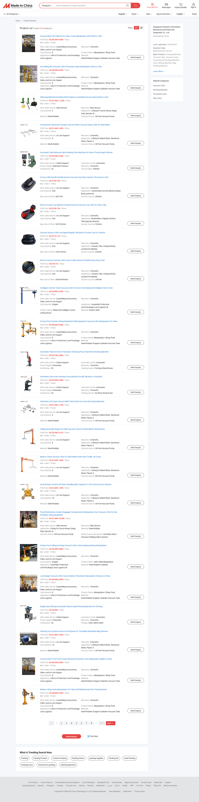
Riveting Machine (160, 89)
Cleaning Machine (68, 764)
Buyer (134, 14)
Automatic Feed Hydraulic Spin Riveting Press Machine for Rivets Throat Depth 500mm (76, 152)
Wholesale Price (103, 782)
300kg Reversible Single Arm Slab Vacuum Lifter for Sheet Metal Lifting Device (72, 429)
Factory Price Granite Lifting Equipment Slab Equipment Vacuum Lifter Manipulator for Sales (78, 321)
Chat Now (94, 736)
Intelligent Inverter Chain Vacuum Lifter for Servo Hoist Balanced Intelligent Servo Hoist (76, 288)
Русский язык (71, 785)
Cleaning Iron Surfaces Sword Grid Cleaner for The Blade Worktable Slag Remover (74, 631)
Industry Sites (117, 782)
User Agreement (114, 791)
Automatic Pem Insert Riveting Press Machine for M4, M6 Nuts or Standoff (71, 376)
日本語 (125, 785)
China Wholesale (88, 782)
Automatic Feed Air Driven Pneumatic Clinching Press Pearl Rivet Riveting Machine (74, 351)
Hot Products (33, 782)
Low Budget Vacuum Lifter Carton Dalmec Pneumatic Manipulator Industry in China (75, 576)
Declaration (127, 791)
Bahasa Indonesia (170, 785)
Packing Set (114, 758)
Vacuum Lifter (159, 85)
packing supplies (96, 758)
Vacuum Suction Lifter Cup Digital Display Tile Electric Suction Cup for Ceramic (72, 232)
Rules (194, 14)
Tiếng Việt (157, 785)
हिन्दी (131, 785)
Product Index (146, 782)
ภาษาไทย (139, 785)
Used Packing (129, 758)
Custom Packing (60, 758)
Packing (24, 758)
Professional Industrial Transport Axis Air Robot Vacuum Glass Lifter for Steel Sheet (75, 124)
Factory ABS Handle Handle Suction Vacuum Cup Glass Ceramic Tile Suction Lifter (74, 177)
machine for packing (46, 764)
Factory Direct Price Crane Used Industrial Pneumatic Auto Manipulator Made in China (76, 659)
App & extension (163, 14)
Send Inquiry (136, 57)
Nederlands (100, 785)
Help (148, 14)
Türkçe (148, 785)
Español (41, 785)
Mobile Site (158, 782)
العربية (109, 785)
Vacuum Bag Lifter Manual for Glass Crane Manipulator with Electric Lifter (71, 36)
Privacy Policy (140, 791)
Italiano (82, 785)
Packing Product (40, 758)
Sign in (193, 7)
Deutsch (90, 785)
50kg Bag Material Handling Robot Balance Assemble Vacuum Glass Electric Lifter (74, 97)
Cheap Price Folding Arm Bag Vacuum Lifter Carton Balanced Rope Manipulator (73, 545)
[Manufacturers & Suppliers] (17, 5)
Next (110, 723)
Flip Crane (157, 98)
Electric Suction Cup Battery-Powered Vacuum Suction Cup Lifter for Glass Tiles (73, 205)
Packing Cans (27, 764)
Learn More (159, 71)
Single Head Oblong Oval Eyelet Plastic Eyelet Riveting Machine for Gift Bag (71, 606)
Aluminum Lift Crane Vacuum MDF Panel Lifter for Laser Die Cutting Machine (72, 401)
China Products (46, 782)
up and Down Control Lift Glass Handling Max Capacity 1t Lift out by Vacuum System (75, 484)
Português (50, 785)
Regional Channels (131, 782)
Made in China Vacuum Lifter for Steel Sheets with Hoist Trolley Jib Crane (70, 456)
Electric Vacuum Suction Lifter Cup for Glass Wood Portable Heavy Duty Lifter (72, 260)
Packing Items (78, 758)
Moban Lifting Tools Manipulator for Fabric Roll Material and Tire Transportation (73, 689)
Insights (168, 782)
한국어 (117, 785)
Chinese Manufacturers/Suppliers (67, 782)
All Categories (12, 14)
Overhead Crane (160, 94)
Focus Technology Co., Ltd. (82, 791)
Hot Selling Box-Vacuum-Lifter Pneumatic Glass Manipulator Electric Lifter (71, 66)
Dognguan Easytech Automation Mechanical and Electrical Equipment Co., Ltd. (166, 29)
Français (60, 785)
